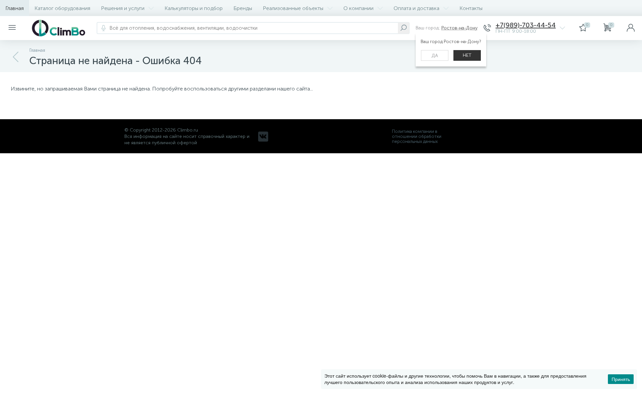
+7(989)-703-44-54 (526, 25)
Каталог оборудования (62, 8)
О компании (358, 8)
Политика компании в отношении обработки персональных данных (416, 136)
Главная (14, 8)
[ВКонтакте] (263, 137)
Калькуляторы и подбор (194, 8)
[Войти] (630, 28)
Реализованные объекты (293, 8)
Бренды (242, 8)
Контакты (471, 8)
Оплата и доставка (416, 8)
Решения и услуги (122, 8)
